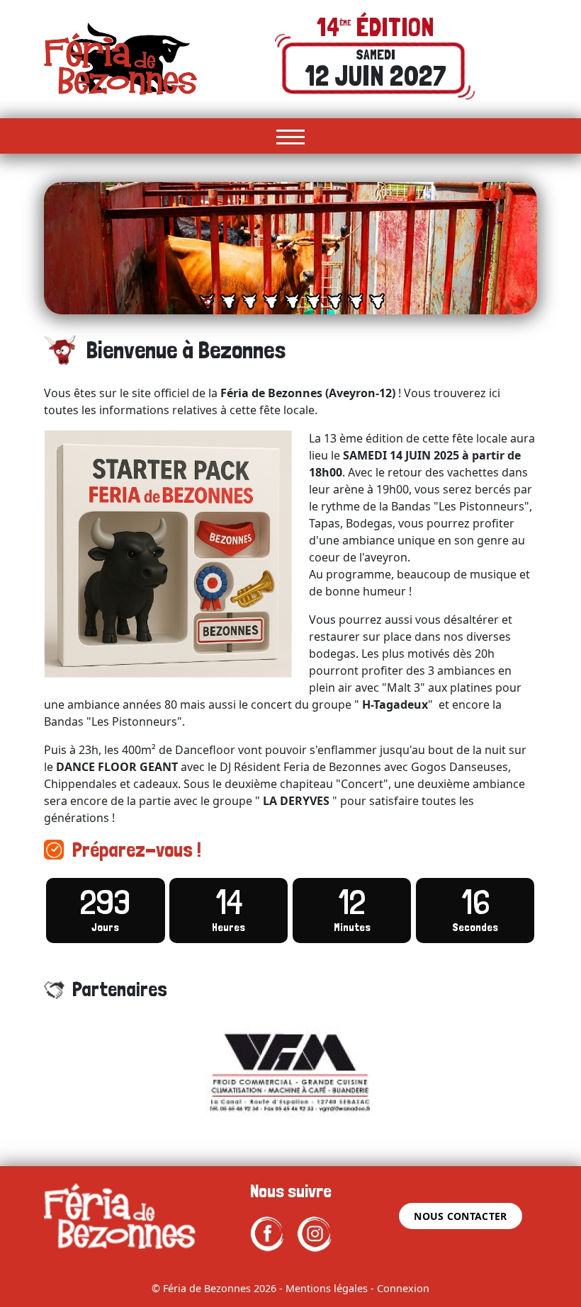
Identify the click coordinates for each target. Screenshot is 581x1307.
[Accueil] (120, 58)
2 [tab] (228, 301)
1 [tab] (206, 301)
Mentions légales (327, 1288)
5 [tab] (291, 301)
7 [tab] (334, 301)
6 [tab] (313, 301)
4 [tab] (270, 301)
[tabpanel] (290, 248)
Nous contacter (460, 1216)
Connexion (403, 1288)
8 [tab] (355, 301)
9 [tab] (376, 301)
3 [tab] (249, 301)
